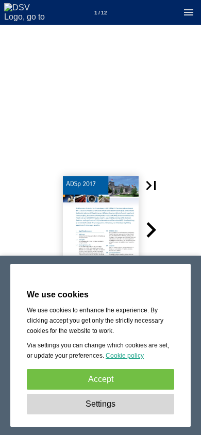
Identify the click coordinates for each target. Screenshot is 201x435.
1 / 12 (100, 12)
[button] (151, 185)
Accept (100, 379)
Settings (100, 403)
